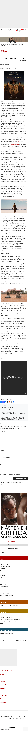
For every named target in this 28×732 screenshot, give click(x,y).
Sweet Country (3, 584)
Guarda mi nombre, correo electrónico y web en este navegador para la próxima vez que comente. (12, 473)
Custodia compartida (5, 566)
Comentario (3, 431)
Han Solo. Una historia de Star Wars (8, 573)
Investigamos (3, 677)
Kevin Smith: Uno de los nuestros (7, 633)
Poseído (2, 582)
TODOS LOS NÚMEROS (6, 670)
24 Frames (2, 562)
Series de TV (3, 684)
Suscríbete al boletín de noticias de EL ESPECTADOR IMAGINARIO (14, 640)
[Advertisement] (14, 14)
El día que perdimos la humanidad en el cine (10, 619)
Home (2, 42)
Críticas (2, 674)
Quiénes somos (4, 44)
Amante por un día (4, 564)
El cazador (2, 568)
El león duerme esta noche (6, 571)
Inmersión (2, 575)
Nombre (2, 450)
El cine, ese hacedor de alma (6, 615)
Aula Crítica (6, 42)
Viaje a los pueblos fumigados (7, 595)
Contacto (3, 45)
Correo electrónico (5, 457)
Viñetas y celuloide (4, 705)
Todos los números (13, 44)
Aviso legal (21, 44)
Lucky (1, 577)
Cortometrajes (3, 702)
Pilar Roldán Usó (23, 60)
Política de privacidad (19, 42)
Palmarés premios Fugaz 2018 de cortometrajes (11, 605)
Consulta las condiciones (14, 544)
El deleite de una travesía (6, 617)
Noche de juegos (4, 580)
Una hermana (3, 591)
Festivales (2, 681)
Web (1, 464)
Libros (11, 42)
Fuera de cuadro (3, 695)
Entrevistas (3, 688)
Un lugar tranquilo (4, 586)
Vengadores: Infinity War (5, 593)
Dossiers (2, 698)
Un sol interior (3, 588)
